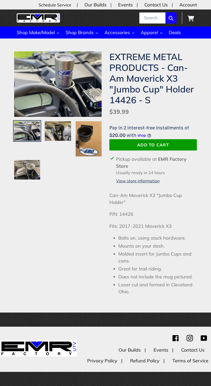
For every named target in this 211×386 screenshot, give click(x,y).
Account (188, 5)
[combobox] (158, 18)
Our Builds (95, 5)
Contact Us (156, 5)
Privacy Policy (103, 361)
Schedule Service (55, 4)
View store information (138, 180)
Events (125, 5)
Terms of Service (190, 361)
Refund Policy (145, 361)
